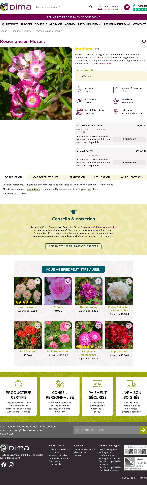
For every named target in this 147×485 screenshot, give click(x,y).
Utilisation (102, 177)
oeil (89, 189)
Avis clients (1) (130, 177)
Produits (16, 31)
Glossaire (54, 452)
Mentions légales (108, 449)
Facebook (3, 464)
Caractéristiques (46, 177)
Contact (78, 455)
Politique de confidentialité (106, 454)
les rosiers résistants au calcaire (99, 227)
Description (13, 177)
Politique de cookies (109, 458)
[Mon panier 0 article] (127, 7)
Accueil (4, 31)
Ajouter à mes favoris (144, 41)
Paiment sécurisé (58, 455)
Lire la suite (105, 63)
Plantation (77, 177)
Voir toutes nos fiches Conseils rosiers (73, 246)
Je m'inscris (129, 139)
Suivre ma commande (55, 463)
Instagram (11, 464)
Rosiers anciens (42, 31)
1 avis (96, 48)
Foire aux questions (59, 449)
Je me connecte (112, 7)
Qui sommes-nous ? (84, 449)
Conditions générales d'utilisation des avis (110, 469)
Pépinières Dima (15, 7)
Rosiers (27, 31)
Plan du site (80, 452)
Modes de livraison (59, 458)
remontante (33, 189)
